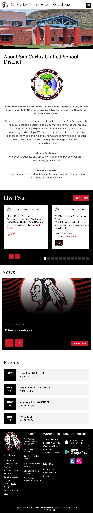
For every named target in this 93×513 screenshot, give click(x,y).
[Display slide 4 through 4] (56, 258)
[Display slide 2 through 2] (48, 258)
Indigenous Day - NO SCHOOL (35, 387)
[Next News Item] (19, 343)
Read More (70, 236)
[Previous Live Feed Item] (11, 256)
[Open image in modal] (11, 234)
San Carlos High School (31, 472)
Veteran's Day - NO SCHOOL (34, 402)
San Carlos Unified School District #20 (30, 441)
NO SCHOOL (26, 416)
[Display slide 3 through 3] (52, 258)
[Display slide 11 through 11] (83, 258)
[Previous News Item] (9, 343)
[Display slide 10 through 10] (79, 258)
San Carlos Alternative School (32, 479)
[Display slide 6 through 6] (64, 258)
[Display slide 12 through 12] (87, 258)
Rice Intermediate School (31, 457)
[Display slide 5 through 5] (60, 258)
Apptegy (51, 510)
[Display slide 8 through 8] (72, 258)
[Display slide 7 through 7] (68, 258)
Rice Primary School (29, 450)
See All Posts (81, 197)
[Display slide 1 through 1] (45, 258)
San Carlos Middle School (32, 464)
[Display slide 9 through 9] (76, 258)
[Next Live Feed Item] (17, 256)
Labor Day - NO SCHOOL (32, 373)
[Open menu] (88, 5)
